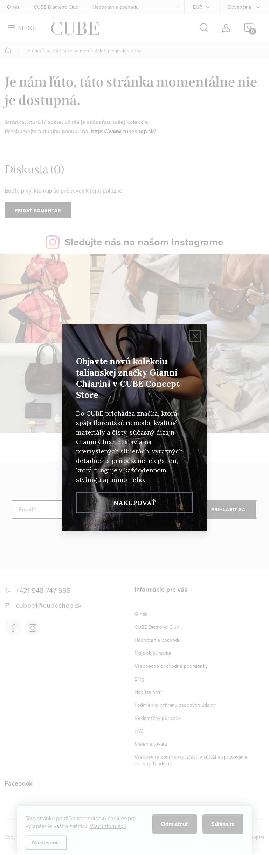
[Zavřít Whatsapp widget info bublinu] (101, 823)
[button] (19, 833)
